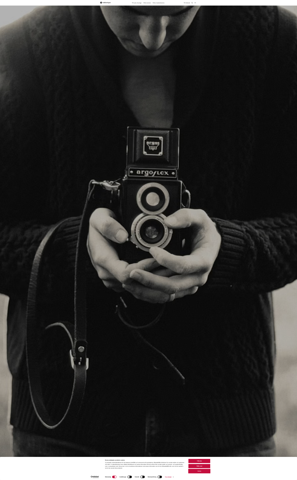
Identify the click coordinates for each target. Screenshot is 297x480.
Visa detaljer (168, 477)
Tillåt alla (199, 461)
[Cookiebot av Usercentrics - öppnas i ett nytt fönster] (95, 477)
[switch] (129, 477)
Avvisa (199, 471)
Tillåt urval (199, 466)
